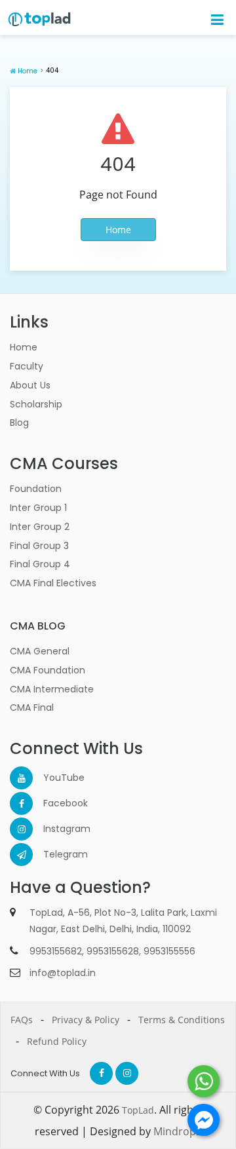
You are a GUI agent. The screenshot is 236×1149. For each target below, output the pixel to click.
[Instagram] (21, 829)
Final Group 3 (39, 545)
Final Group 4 (40, 564)
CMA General (39, 651)
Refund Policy (57, 1041)
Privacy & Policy (85, 1019)
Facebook (54, 803)
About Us (30, 385)
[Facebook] (21, 803)
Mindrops (177, 1131)
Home (27, 71)
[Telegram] (21, 854)
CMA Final (32, 707)
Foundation (36, 488)
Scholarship (36, 404)
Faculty (26, 366)
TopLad (138, 1110)
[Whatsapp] (203, 1081)
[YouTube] (21, 777)
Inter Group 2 (39, 526)
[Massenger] (203, 1120)
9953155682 (56, 951)
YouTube (54, 777)
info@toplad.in (63, 972)
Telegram (54, 854)
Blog (19, 422)
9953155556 (169, 951)
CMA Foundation (47, 670)
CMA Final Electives (53, 583)
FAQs (21, 1019)
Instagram (54, 828)
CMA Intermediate (52, 689)
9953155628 (113, 951)
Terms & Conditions (181, 1019)
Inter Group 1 (38, 507)
